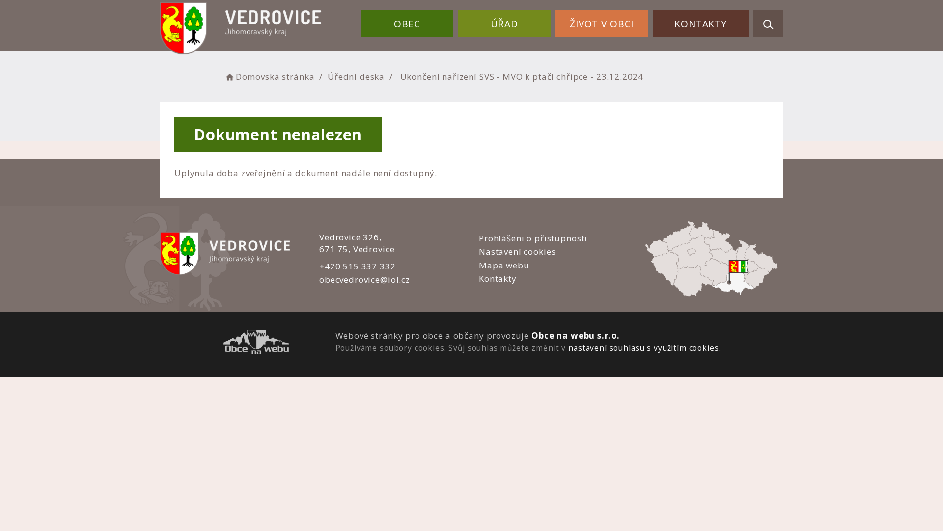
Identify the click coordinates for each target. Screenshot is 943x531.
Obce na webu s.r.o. (575, 335)
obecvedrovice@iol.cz (364, 279)
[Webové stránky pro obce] (256, 343)
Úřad (504, 23)
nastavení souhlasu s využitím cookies (643, 347)
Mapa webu (504, 265)
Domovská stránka (275, 76)
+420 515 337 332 (357, 266)
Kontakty (700, 23)
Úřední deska (356, 76)
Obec (407, 23)
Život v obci (602, 23)
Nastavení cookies (517, 251)
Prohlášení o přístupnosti (533, 238)
